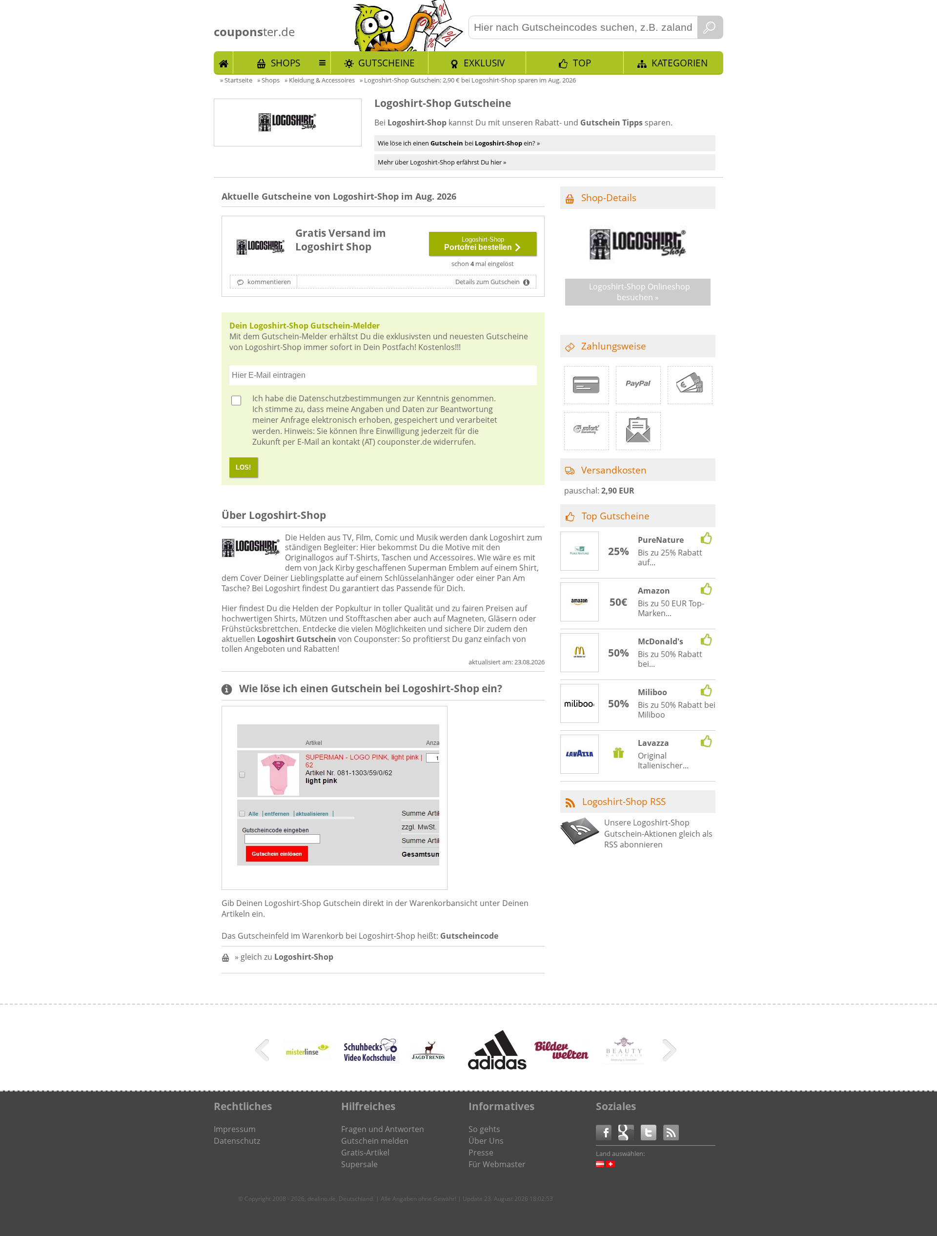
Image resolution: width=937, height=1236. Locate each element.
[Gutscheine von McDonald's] (580, 653)
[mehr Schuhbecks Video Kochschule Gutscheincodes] (370, 1060)
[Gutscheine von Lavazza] (580, 754)
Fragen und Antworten (382, 1129)
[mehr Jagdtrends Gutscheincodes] (429, 1056)
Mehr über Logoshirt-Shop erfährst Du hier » (442, 162)
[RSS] (671, 1131)
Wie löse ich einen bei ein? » (459, 143)
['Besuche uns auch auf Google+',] (629, 1131)
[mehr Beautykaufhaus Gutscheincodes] (624, 1061)
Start (223, 62)
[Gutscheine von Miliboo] (580, 704)
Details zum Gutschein (488, 281)
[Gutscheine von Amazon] (580, 602)
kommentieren (268, 281)
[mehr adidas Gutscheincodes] (497, 1066)
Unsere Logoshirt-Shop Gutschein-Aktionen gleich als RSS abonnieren (658, 833)
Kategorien (680, 62)
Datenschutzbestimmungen (350, 398)
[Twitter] (652, 1131)
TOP (582, 62)
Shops (285, 62)
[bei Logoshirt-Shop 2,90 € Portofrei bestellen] (260, 247)
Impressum (235, 1129)
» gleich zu (284, 956)
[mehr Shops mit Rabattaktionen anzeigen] (263, 1052)
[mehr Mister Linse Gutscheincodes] (307, 1066)
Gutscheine (386, 62)
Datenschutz (237, 1140)
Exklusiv (484, 62)
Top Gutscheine (616, 515)
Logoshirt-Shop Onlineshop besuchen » (639, 292)
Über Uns (486, 1140)
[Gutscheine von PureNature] (580, 551)
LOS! (243, 467)
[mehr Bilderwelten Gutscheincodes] (560, 1059)
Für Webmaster (497, 1164)
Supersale (359, 1164)
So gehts (484, 1129)
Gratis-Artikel (365, 1152)
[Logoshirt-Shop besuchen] (638, 264)
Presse (480, 1152)
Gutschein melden (374, 1140)
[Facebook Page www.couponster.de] (607, 1131)
